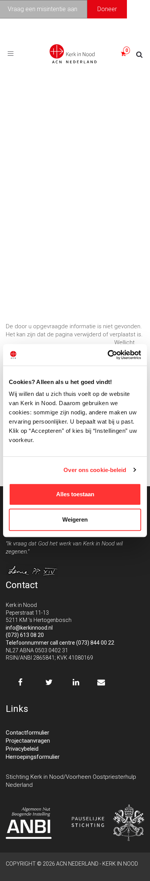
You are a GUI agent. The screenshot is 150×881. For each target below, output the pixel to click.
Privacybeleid (22, 748)
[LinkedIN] (76, 682)
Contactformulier (27, 732)
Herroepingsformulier (33, 756)
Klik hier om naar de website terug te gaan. (59, 342)
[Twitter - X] (49, 682)
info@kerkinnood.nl (29, 628)
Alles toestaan (75, 494)
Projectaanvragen (28, 740)
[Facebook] (20, 682)
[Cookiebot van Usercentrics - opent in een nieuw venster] (108, 355)
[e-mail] (101, 682)
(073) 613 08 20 (25, 635)
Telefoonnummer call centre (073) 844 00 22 (60, 643)
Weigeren (75, 519)
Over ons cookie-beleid (94, 470)
